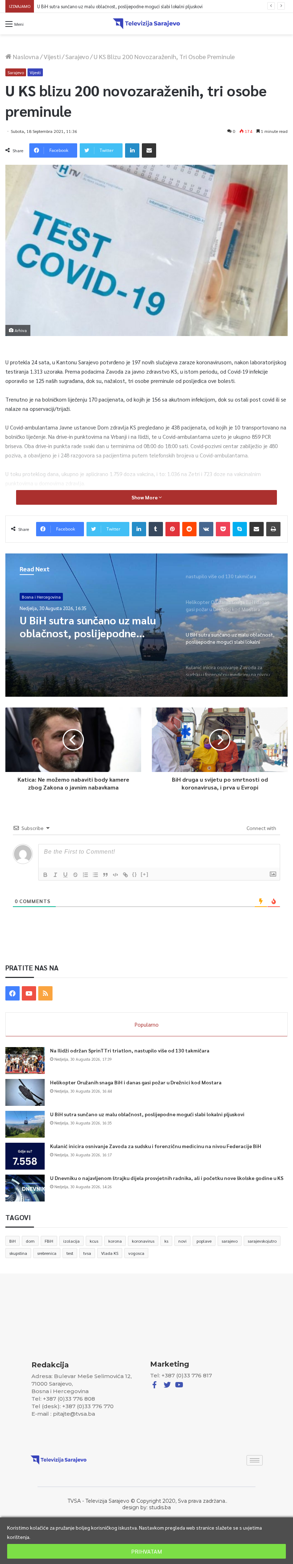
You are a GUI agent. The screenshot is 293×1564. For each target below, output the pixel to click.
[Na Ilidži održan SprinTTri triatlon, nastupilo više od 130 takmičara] (25, 1060)
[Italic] (55, 874)
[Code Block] (115, 874)
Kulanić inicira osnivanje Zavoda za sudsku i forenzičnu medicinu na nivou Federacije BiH (127, 6)
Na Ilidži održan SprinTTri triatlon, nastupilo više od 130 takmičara (129, 1050)
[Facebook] (12, 993)
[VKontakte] (206, 529)
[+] (145, 874)
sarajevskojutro (262, 1241)
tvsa (87, 1253)
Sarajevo (77, 56)
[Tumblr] (156, 529)
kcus (94, 1241)
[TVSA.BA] (146, 23)
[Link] (125, 874)
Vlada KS (109, 1253)
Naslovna (25, 56)
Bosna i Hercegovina (41, 597)
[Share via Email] (149, 150)
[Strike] (75, 874)
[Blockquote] (105, 874)
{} (134, 874)
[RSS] (45, 993)
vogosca (136, 1253)
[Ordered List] (85, 874)
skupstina (18, 1253)
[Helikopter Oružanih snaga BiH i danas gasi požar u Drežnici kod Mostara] (25, 1092)
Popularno (147, 1024)
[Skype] (240, 529)
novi (182, 1241)
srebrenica (46, 1253)
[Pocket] (223, 529)
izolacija (71, 1241)
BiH (12, 1241)
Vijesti (52, 56)
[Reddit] (189, 529)
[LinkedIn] (132, 150)
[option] (146, 625)
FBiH (49, 1241)
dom (30, 1241)
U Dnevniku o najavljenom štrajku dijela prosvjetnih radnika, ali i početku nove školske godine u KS (166, 1178)
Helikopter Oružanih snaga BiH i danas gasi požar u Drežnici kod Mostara (136, 1082)
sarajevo (230, 1241)
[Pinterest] (172, 529)
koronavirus (143, 1241)
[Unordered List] (95, 874)
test (69, 1253)
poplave (204, 1241)
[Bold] (45, 874)
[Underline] (65, 874)
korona (115, 1241)
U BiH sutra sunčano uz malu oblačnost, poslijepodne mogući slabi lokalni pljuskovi (147, 1114)
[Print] (273, 529)
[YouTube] (29, 993)
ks (166, 1241)
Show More (145, 497)
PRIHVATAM (146, 1551)
